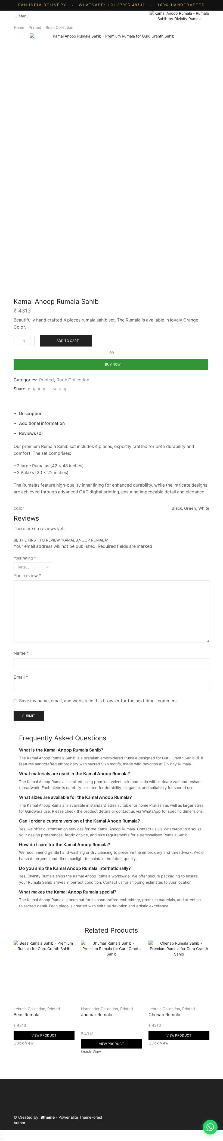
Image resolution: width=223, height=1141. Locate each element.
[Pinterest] (43, 388)
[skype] (64, 388)
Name (21, 653)
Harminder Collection (99, 1008)
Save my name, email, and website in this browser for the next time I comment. (98, 700)
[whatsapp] (59, 388)
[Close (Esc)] (0, 1134)
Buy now (112, 364)
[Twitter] (29, 388)
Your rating (25, 558)
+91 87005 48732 (126, 5)
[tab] (30, 413)
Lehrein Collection (29, 1008)
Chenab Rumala (164, 1014)
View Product (44, 1035)
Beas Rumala (26, 1014)
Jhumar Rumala (96, 1014)
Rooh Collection (59, 27)
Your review (27, 575)
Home (19, 27)
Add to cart (68, 341)
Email (21, 677)
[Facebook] (34, 388)
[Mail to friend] (49, 388)
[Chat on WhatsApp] (210, 1127)
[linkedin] (54, 388)
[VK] (38, 388)
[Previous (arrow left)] (0, 1139)
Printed (35, 27)
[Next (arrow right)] (2, 1139)
